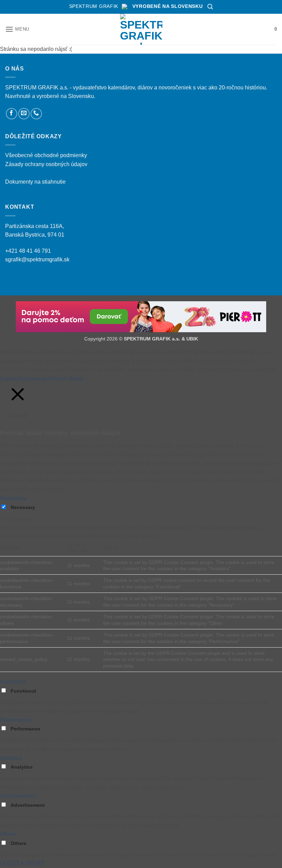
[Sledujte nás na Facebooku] (11, 113)
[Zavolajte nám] (36, 113)
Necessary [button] (13, 498)
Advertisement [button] (17, 796)
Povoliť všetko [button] (65, 379)
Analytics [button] (11, 758)
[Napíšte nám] (24, 113)
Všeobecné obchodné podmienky (46, 155)
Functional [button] (13, 682)
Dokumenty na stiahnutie (35, 182)
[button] (210, 7)
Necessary (23, 507)
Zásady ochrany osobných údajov (46, 164)
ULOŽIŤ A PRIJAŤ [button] (22, 863)
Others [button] (8, 834)
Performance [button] (15, 720)
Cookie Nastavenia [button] (23, 379)
